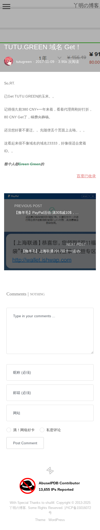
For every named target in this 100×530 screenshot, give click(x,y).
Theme (40, 520)
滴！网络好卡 (24, 430)
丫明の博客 (17, 508)
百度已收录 (86, 176)
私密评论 (53, 430)
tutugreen (24, 62)
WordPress (56, 520)
